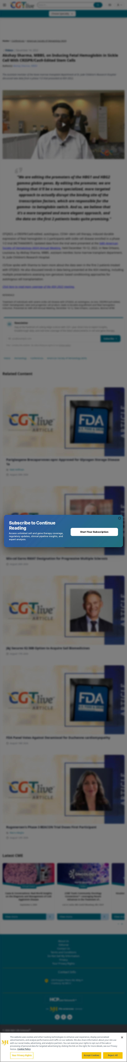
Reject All (113, 1055)
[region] (63, 1047)
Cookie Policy (24, 1049)
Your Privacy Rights (22, 1055)
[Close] (122, 1037)
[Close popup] (119, 518)
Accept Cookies (91, 1055)
